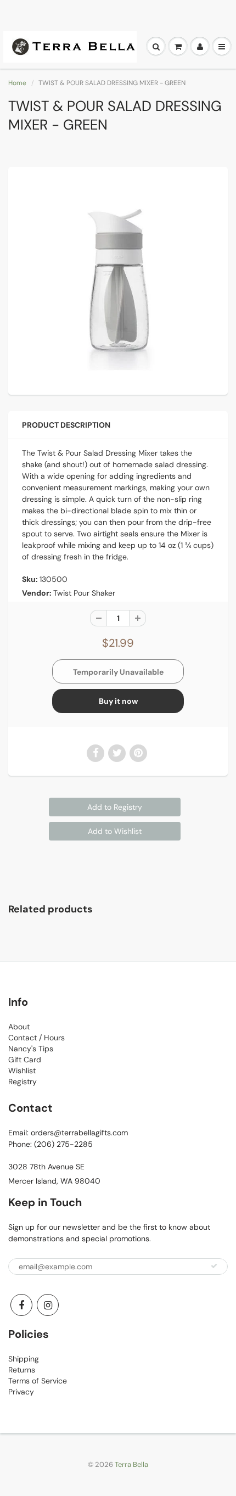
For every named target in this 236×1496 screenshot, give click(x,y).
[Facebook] (21, 1305)
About (19, 1027)
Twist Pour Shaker (84, 593)
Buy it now (118, 701)
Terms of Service (37, 1381)
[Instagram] (48, 1305)
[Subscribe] (214, 1266)
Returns (21, 1370)
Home (17, 83)
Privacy (21, 1392)
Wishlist (22, 1070)
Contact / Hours (36, 1038)
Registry (22, 1081)
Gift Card (24, 1059)
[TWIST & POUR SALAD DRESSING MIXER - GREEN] (118, 279)
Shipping (23, 1359)
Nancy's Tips (30, 1049)
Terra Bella (131, 1464)
